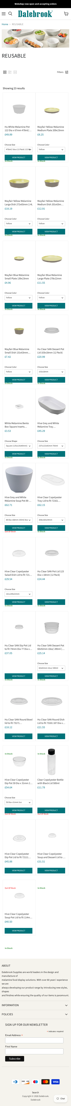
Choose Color (43, 144)
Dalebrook (35, 1099)
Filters (60, 72)
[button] (5, 72)
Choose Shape (11, 441)
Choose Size (10, 144)
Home (5, 24)
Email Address (14, 1035)
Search (35, 1092)
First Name (11, 1046)
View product (18, 157)
